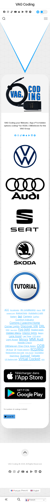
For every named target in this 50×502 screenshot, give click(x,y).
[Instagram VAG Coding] (8, 12)
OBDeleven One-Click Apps (20, 346)
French (32, 500)
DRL (42, 326)
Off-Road (9, 350)
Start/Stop (14, 356)
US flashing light (11, 359)
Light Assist (12, 339)
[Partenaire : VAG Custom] (26, 12)
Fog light (24, 329)
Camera (27, 316)
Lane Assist (15, 336)
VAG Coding (25, 4)
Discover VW (29, 326)
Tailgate (35, 355)
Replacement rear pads (15, 353)
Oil (15, 350)
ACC (6, 310)
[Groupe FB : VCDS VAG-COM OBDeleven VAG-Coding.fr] (4, 12)
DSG (7, 330)
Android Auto (21, 313)
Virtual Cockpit (29, 358)
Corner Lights (12, 326)
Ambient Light (11, 313)
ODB (40, 345)
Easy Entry (14, 330)
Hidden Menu (13, 333)
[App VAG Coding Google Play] (22, 12)
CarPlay (36, 317)
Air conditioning (28, 310)
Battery (13, 316)
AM (43, 310)
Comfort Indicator (25, 319)
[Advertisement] (25, 48)
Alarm (39, 310)
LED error (36, 336)
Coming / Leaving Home (25, 322)
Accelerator (14, 310)
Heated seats (37, 330)
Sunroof (25, 355)
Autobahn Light (35, 313)
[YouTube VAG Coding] (15, 12)
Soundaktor (39, 353)
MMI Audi (36, 339)
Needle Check (25, 342)
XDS (43, 359)
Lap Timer (27, 336)
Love (10, 416)
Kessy (40, 333)
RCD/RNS (37, 349)
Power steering (23, 350)
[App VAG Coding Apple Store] (19, 12)
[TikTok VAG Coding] (11, 12)
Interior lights (29, 333)
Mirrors (23, 339)
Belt (20, 316)
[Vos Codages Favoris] (30, 12)
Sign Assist (29, 353)
